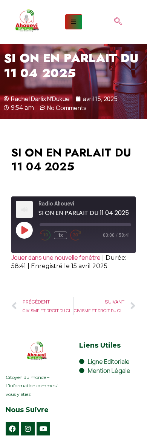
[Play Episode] (24, 230)
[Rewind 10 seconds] (45, 235)
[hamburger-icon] (73, 21)
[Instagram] (28, 428)
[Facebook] (12, 428)
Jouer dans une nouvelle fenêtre (56, 257)
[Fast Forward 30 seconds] (81, 235)
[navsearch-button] (118, 21)
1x (60, 235)
